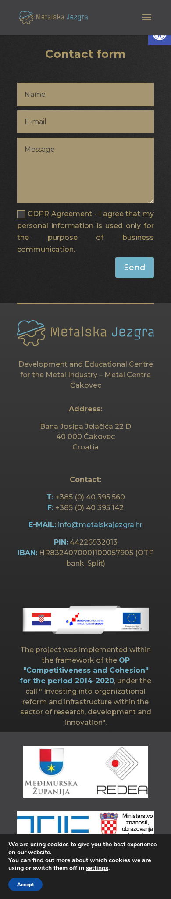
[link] (53, 16)
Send (134, 267)
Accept (25, 884)
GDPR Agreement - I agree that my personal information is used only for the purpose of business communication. (85, 232)
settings (97, 868)
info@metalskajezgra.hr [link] (100, 525)
